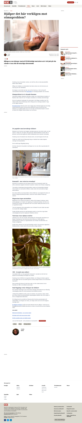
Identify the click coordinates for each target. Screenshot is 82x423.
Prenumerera (70, 2)
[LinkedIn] (11, 420)
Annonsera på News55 (59, 408)
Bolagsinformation (71, 408)
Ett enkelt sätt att (16, 105)
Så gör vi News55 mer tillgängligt (71, 416)
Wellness (18, 388)
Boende (55, 387)
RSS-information (57, 411)
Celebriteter (44, 387)
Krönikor (31, 385)
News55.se (6, 10)
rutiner (14, 324)
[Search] (75, 2)
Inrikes (5, 396)
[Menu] (77, 2)
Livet (37, 6)
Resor (33, 6)
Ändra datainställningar (60, 419)
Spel (18, 394)
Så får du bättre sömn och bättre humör (21, 318)
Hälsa (28, 6)
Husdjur (6, 385)
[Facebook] (5, 420)
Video (49, 6)
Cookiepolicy (69, 413)
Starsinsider (29, 91)
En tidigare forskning (17, 304)
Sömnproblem (27, 324)
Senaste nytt (7, 6)
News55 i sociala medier (72, 411)
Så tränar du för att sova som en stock (21, 315)
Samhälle (14, 6)
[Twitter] (8, 420)
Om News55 (69, 406)
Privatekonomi (21, 6)
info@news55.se (11, 417)
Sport (43, 391)
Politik (5, 397)
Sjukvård (18, 387)
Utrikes (5, 399)
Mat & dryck (43, 6)
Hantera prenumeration (59, 406)
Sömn (20, 324)
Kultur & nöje (44, 388)
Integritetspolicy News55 (59, 413)
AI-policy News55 (57, 415)
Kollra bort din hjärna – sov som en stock (21, 312)
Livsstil (43, 385)
